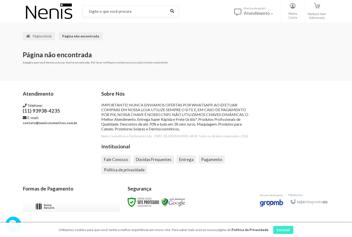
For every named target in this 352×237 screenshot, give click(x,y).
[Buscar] (172, 11)
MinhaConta (293, 15)
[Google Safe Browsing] (173, 202)
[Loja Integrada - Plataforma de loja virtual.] (308, 200)
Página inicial (42, 36)
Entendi (283, 230)
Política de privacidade (124, 169)
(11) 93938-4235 (41, 108)
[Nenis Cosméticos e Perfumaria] (49, 11)
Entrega (186, 159)
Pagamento (211, 159)
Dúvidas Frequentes (153, 159)
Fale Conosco (116, 159)
